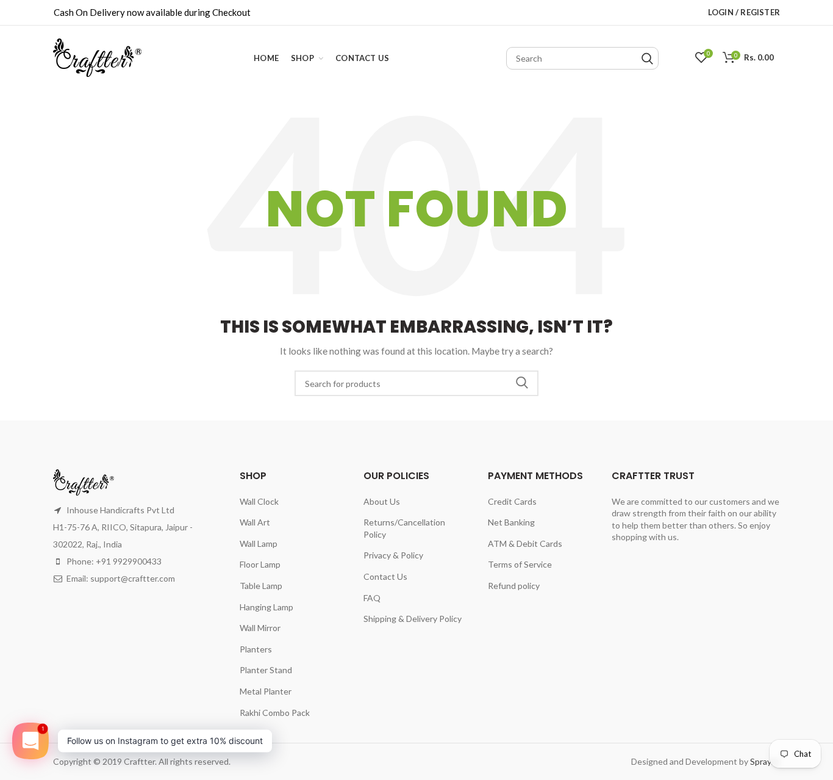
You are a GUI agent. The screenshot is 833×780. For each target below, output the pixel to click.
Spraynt (765, 761)
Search (522, 383)
